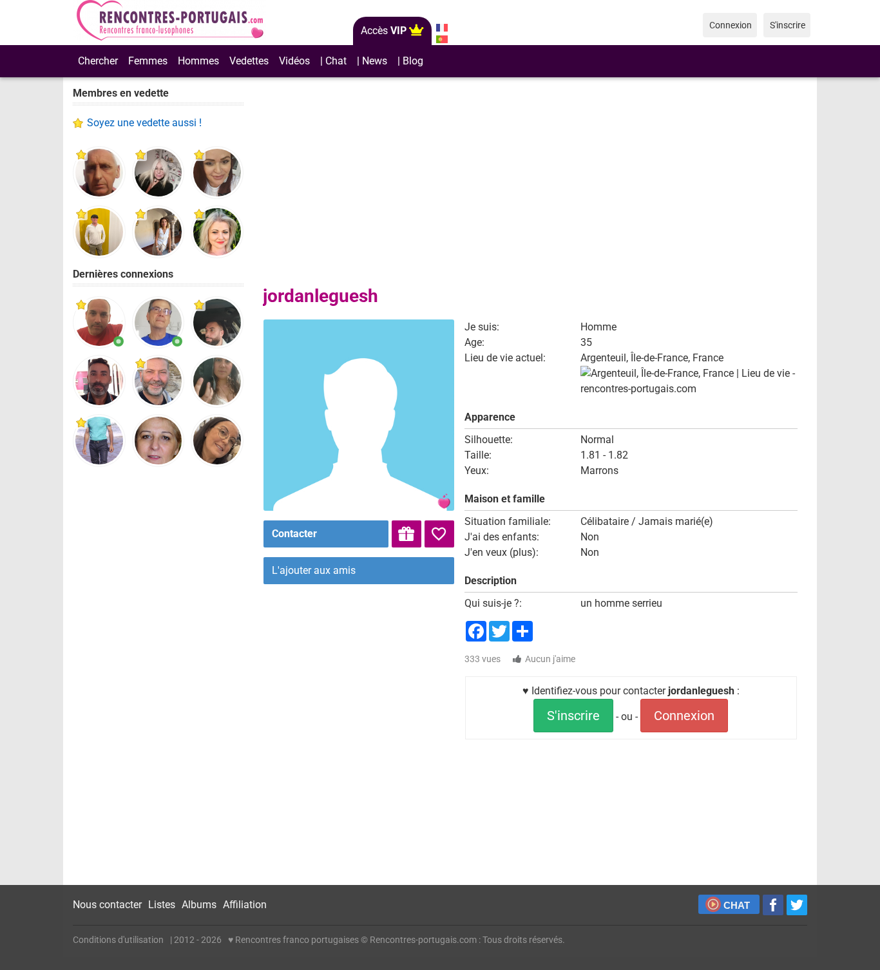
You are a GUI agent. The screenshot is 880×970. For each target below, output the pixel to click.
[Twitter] (797, 905)
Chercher (98, 61)
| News (372, 61)
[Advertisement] (158, 676)
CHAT (736, 905)
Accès (384, 30)
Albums (199, 905)
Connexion (684, 715)
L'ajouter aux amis (314, 570)
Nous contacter (107, 905)
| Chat (333, 61)
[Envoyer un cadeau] (406, 534)
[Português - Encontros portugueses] (442, 39)
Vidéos (294, 61)
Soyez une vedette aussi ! (144, 123)
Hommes (198, 61)
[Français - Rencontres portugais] (442, 27)
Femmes (147, 61)
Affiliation (245, 905)
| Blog (410, 61)
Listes (161, 905)
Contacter (294, 534)
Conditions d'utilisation (118, 940)
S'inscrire (573, 715)
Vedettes (249, 61)
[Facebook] (773, 905)
